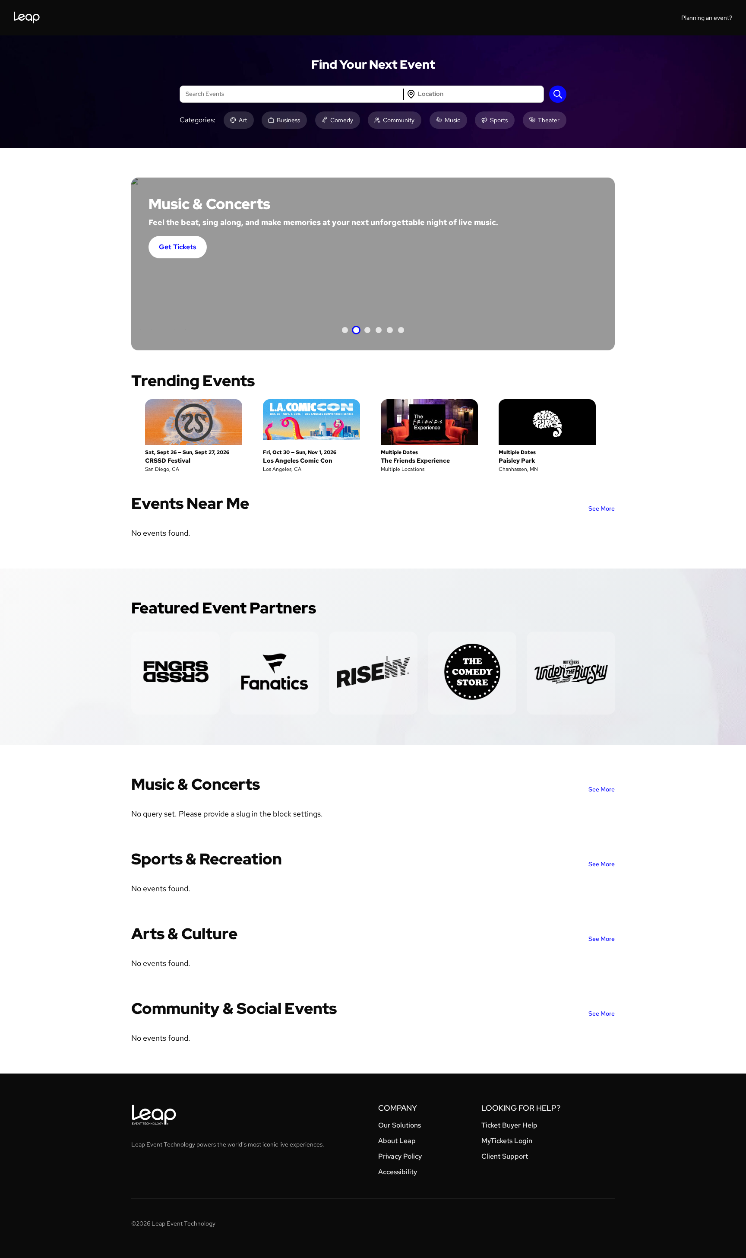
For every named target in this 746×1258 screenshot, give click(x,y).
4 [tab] (379, 330)
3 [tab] (367, 330)
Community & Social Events (234, 1008)
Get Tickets (177, 246)
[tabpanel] (373, 264)
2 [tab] (356, 330)
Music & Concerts (195, 784)
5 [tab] (390, 330)
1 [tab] (345, 330)
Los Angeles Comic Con (297, 460)
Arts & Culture (184, 933)
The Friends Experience (415, 460)
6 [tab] (401, 330)
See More (601, 508)
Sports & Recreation (206, 858)
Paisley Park (517, 460)
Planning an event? (706, 18)
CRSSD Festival (167, 460)
